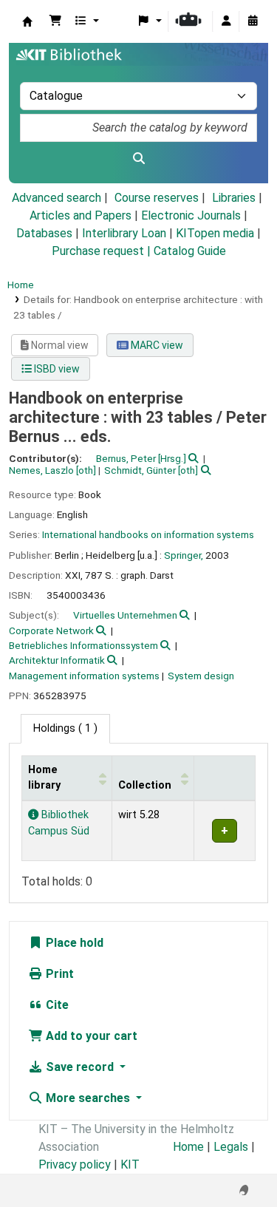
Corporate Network (51, 630)
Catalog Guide (190, 251)
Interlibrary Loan (124, 233)
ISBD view (56, 369)
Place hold (73, 943)
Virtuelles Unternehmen (125, 615)
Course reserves (156, 198)
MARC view (156, 345)
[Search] (138, 159)
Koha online (27, 21)
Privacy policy (74, 1164)
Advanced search (56, 198)
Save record (80, 1067)
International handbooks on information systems (148, 534)
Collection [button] (144, 785)
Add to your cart (90, 1036)
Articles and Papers (80, 215)
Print (58, 974)
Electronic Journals (191, 215)
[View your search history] (252, 21)
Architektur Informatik (57, 660)
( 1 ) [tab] (65, 728)
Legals (230, 1147)
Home (20, 284)
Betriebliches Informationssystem (83, 645)
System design (201, 675)
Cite (56, 1005)
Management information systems (84, 675)
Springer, (183, 555)
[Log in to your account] (226, 21)
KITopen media (215, 233)
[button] (55, 21)
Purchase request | (103, 251)
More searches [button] (88, 1098)
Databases (44, 233)
